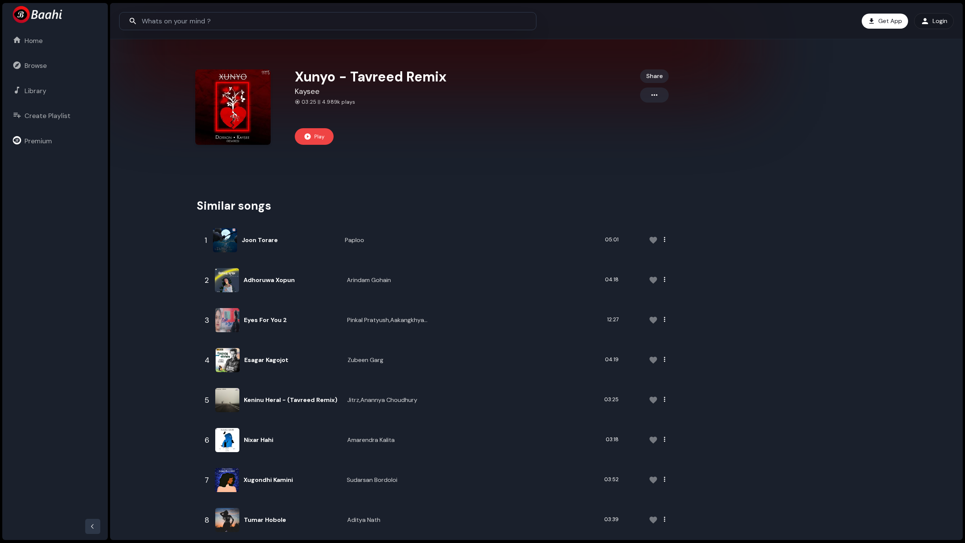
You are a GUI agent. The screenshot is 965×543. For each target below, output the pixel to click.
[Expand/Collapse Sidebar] (92, 526)
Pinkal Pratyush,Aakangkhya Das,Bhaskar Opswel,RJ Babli (385, 320)
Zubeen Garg (365, 360)
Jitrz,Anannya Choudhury (382, 400)
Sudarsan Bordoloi (372, 480)
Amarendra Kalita (371, 440)
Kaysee (307, 91)
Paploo (354, 240)
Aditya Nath (363, 520)
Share (654, 76)
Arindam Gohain (369, 280)
